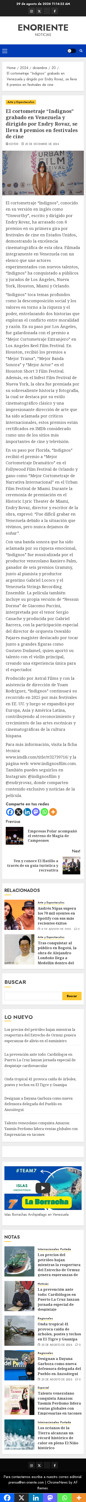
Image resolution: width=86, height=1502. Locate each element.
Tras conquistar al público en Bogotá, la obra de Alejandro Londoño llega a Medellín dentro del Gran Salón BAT (57, 955)
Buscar (15, 982)
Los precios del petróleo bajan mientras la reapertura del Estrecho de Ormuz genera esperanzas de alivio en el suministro (40, 1035)
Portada (65, 1249)
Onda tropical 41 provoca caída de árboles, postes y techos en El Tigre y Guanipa (59, 1331)
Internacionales (48, 1249)
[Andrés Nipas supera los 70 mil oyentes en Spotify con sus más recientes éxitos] (19, 915)
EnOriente (43, 27)
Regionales (45, 1318)
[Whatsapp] (44, 812)
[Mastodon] (36, 812)
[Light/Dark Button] (71, 51)
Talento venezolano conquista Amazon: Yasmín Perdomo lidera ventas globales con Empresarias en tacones (41, 1129)
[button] (4, 51)
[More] (53, 812)
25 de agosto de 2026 (56, 1345)
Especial (43, 1388)
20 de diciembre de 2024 (42, 144)
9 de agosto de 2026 (56, 929)
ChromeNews (57, 1482)
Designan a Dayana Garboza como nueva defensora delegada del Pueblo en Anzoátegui (38, 1104)
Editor (13, 144)
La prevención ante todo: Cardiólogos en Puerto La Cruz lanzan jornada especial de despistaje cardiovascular (40, 1060)
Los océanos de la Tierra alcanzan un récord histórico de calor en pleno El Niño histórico (58, 1437)
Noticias (43, 1284)
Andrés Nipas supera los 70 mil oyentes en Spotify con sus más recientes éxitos (57, 916)
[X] (18, 812)
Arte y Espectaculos (20, 102)
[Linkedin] (27, 812)
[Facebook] (10, 812)
